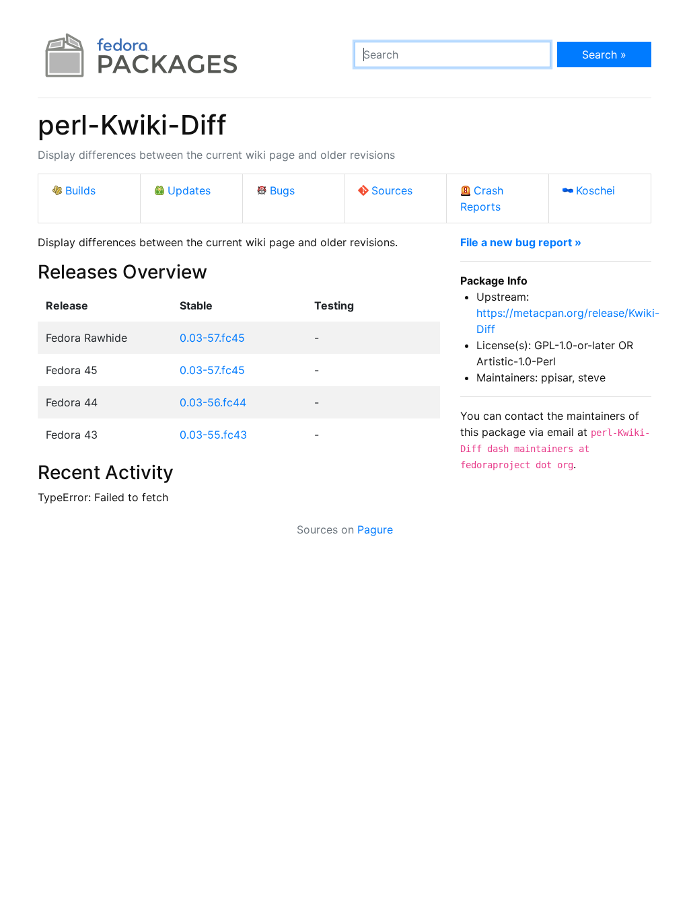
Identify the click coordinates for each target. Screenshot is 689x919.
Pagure (375, 529)
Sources (391, 190)
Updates (189, 190)
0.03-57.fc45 (212, 337)
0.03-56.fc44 (213, 402)
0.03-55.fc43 (213, 434)
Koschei (595, 190)
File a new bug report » (520, 242)
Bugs (282, 190)
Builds (80, 190)
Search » (604, 54)
